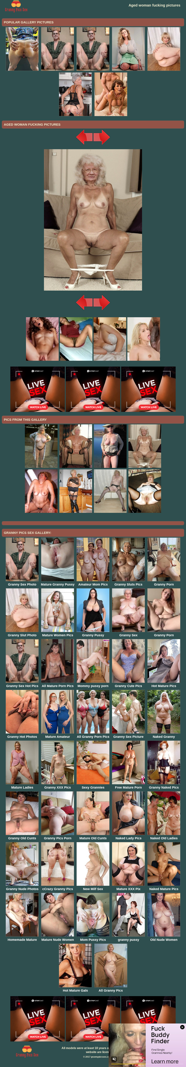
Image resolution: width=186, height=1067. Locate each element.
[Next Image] (101, 145)
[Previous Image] (84, 145)
